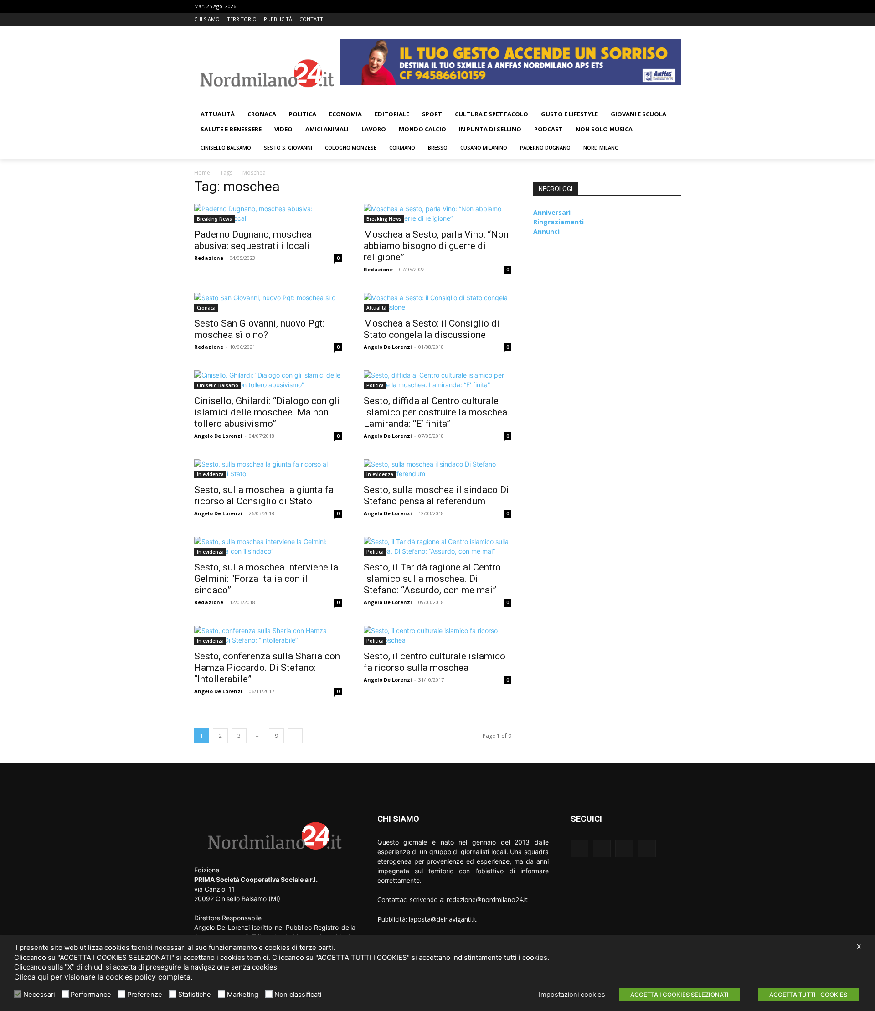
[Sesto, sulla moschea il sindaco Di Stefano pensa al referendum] (437, 468)
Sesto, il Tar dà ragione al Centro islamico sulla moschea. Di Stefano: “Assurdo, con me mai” (432, 579)
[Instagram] (650, 19)
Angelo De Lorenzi (388, 346)
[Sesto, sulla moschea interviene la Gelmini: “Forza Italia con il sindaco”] (268, 546)
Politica (375, 385)
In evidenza (210, 474)
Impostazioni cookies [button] (572, 994)
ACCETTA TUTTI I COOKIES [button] (808, 994)
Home (202, 172)
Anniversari (552, 212)
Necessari (39, 994)
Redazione (208, 257)
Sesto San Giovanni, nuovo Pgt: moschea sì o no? (259, 329)
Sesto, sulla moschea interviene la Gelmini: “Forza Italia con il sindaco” (266, 579)
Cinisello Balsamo (217, 385)
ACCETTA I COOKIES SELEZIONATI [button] (679, 994)
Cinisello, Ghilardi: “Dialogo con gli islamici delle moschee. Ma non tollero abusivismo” (267, 412)
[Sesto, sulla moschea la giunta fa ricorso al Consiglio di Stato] (268, 468)
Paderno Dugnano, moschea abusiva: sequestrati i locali (253, 240)
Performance (91, 994)
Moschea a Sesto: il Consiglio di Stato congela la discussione (431, 329)
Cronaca (206, 308)
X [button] (859, 947)
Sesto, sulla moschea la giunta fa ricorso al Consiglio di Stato (264, 495)
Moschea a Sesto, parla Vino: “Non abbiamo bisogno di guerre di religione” (436, 246)
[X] (663, 19)
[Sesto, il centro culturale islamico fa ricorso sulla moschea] (437, 635)
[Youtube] (675, 19)
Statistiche (194, 994)
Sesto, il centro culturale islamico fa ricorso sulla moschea (434, 662)
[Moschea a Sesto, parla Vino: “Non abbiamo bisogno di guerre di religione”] (437, 213)
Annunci (546, 231)
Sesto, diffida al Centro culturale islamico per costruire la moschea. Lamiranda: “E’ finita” (437, 412)
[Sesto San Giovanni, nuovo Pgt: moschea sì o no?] (268, 302)
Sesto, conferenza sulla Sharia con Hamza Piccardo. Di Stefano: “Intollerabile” (267, 667)
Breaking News (214, 219)
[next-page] (295, 735)
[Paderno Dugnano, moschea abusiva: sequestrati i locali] (268, 213)
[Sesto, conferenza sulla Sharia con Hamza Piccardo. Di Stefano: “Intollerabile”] (268, 635)
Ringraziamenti (558, 222)
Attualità (376, 308)
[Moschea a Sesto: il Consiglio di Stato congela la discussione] (437, 302)
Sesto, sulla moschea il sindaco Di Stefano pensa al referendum (436, 495)
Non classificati (297, 994)
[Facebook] (638, 19)
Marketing (242, 994)
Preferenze (144, 994)
